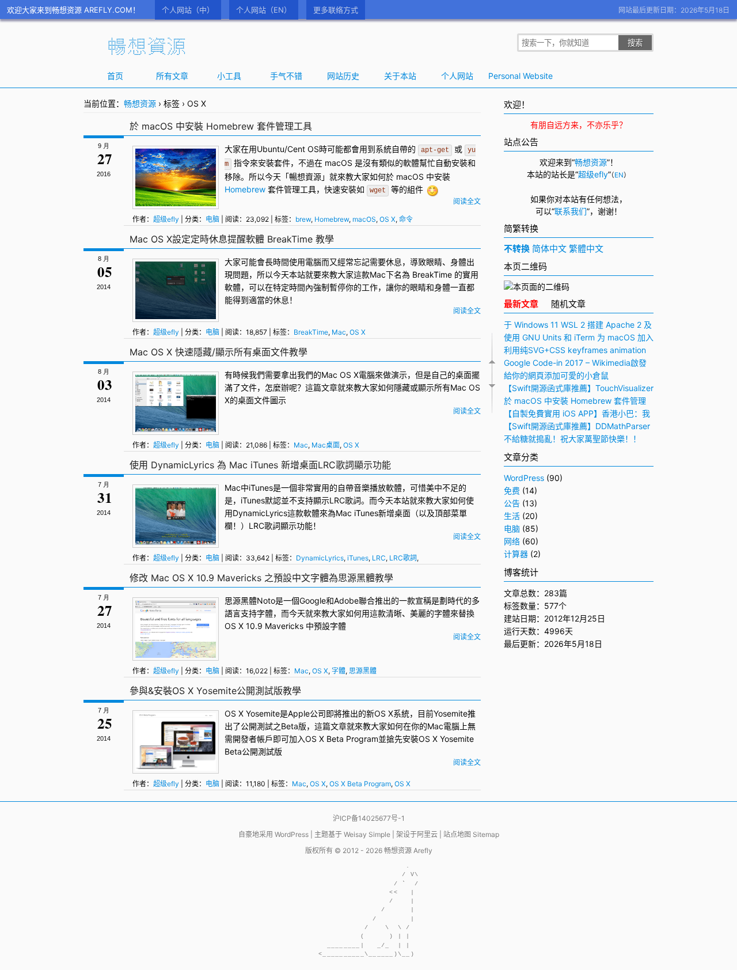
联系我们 (570, 211)
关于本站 (400, 76)
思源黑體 (241, 600)
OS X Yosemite (252, 713)
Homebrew (245, 189)
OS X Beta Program (341, 739)
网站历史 (343, 76)
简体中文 (549, 248)
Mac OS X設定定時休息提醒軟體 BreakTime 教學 (232, 239)
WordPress (524, 478)
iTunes (261, 487)
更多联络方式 (335, 9)
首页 (115, 76)
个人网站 (457, 76)
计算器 (516, 554)
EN (619, 175)
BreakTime (432, 274)
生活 (512, 516)
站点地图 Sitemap (471, 834)
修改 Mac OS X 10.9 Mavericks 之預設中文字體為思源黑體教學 (261, 577)
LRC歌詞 (345, 500)
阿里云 (427, 834)
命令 (406, 219)
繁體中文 (586, 248)
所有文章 (172, 76)
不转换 (517, 248)
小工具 (229, 76)
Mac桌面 (325, 445)
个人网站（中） (188, 9)
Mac (378, 274)
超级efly (166, 219)
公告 (512, 503)
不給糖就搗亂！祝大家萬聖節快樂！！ (572, 439)
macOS (338, 163)
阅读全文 (467, 201)
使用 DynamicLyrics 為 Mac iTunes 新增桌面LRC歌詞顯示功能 (260, 465)
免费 (512, 490)
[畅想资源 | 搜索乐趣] (147, 52)
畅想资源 (140, 103)
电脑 (212, 219)
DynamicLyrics (260, 513)
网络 (512, 541)
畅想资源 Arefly (408, 850)
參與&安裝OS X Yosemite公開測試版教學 (215, 690)
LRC (256, 526)
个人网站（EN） (263, 9)
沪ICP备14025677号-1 (369, 818)
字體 (265, 613)
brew (303, 219)
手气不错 (286, 76)
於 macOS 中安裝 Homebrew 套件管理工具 (221, 126)
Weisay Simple (367, 834)
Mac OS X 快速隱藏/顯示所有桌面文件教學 (218, 352)
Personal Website (514, 76)
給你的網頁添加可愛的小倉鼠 (556, 375)
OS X (387, 219)
